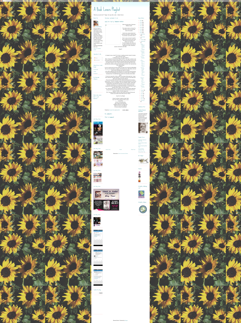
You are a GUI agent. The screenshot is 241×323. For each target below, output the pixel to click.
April (142, 97)
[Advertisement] (101, 305)
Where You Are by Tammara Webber (143, 63)
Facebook (95, 73)
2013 (141, 32)
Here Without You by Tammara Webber (143, 46)
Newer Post (108, 149)
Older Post (133, 149)
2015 (141, 29)
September (143, 41)
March (142, 98)
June (142, 93)
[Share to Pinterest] (127, 110)
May (142, 95)
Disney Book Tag (141, 151)
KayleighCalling (98, 26)
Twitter (95, 71)
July (142, 91)
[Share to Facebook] (126, 110)
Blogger (126, 320)
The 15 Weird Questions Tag (141, 149)
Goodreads (96, 69)
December (143, 34)
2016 (141, 27)
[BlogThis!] (124, 110)
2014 (141, 30)
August (142, 90)
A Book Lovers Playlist (107, 9)
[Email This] (123, 110)
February (142, 100)
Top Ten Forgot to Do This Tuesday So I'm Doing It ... (143, 72)
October (142, 39)
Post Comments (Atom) (123, 153)
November (143, 36)
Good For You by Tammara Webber (143, 53)
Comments (97, 60)
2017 (141, 25)
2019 (141, 22)
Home (120, 149)
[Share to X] (125, 110)
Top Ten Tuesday (142, 57)
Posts (96, 57)
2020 (141, 20)
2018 (141, 24)
